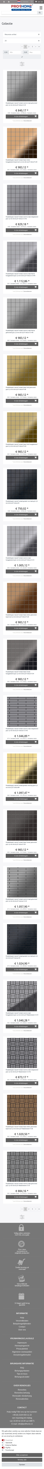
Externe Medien (11, 1445)
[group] (22, 86)
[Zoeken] (39, 12)
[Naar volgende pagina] (35, 47)
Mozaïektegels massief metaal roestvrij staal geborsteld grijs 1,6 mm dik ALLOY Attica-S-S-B (21, 104)
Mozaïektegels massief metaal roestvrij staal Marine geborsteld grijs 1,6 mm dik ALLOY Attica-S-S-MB (20, 331)
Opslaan (22, 1464)
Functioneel (10, 1450)
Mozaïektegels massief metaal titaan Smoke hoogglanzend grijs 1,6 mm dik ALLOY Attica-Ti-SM (20, 673)
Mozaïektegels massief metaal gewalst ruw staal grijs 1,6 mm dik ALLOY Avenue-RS (22, 957)
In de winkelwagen (21, 116)
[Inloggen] (4, 2)
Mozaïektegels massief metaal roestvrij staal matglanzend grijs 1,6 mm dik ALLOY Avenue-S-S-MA (22, 729)
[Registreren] (9, 2)
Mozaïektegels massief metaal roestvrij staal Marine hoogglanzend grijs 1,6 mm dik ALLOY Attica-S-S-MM (20, 275)
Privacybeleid (22, 1349)
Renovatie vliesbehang (22, 1396)
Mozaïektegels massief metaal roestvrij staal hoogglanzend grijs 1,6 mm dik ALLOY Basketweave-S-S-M (22, 1014)
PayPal (8, 1448)
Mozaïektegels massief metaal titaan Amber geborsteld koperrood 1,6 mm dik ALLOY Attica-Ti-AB (21, 616)
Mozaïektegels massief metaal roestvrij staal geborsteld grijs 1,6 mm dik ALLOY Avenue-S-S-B (21, 900)
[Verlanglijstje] (32, 2)
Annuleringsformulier (22, 1355)
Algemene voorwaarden (22, 1352)
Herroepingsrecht (22, 1346)
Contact (22, 1327)
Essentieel (9, 1440)
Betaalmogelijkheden (22, 1324)
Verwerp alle (22, 1460)
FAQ (22, 1368)
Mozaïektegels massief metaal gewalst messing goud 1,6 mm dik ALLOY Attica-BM (22, 786)
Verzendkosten (27, 121)
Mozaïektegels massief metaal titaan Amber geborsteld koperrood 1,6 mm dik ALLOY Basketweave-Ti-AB (21, 1128)
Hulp (22, 1318)
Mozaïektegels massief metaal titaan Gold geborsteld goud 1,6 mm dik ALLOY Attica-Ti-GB (21, 388)
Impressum (22, 1343)
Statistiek (9, 1443)
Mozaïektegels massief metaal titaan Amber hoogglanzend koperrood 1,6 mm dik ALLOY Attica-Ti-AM (21, 161)
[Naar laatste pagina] (39, 47)
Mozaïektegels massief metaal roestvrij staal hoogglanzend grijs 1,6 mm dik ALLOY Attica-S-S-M (20, 559)
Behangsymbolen (22, 1371)
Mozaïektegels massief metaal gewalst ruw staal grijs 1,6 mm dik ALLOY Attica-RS (22, 502)
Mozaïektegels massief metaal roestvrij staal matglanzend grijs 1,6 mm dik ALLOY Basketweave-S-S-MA (22, 1071)
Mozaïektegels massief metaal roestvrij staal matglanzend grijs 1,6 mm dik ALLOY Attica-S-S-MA (22, 218)
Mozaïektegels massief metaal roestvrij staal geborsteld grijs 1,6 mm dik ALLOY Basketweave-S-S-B (21, 1184)
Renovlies (22, 1390)
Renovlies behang (22, 1393)
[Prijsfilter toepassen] (22, 57)
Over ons (22, 1330)
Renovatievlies (22, 1399)
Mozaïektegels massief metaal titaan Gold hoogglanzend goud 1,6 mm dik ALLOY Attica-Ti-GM (21, 445)
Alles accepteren (22, 1455)
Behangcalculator (22, 1377)
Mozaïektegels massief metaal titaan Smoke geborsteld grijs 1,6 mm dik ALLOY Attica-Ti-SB (21, 843)
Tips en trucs (22, 1374)
